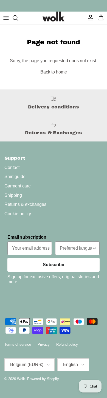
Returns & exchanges (25, 204)
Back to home (53, 72)
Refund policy (67, 344)
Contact (11, 167)
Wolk (21, 379)
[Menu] (6, 18)
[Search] (18, 18)
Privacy (44, 344)
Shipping (13, 195)
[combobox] (76, 248)
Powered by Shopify (43, 379)
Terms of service (17, 344)
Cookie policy (17, 213)
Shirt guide (15, 176)
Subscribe (53, 264)
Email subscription (26, 237)
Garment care (17, 186)
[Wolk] (53, 16)
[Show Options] (94, 248)
